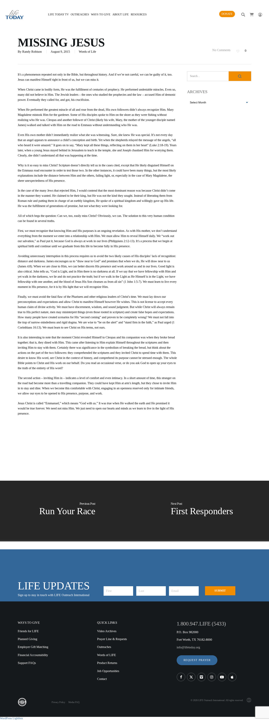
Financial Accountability (33, 655)
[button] (197, 660)
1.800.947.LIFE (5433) (201, 624)
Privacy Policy (58, 702)
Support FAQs (27, 663)
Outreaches (104, 647)
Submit (220, 590)
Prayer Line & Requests (112, 639)
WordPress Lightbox (11, 718)
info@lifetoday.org (188, 647)
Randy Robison (32, 51)
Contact (102, 679)
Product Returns (107, 663)
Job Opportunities (108, 671)
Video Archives (106, 631)
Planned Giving (27, 639)
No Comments (220, 50)
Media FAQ (74, 702)
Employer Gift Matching (33, 647)
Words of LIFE (106, 655)
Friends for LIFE (28, 631)
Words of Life (87, 51)
